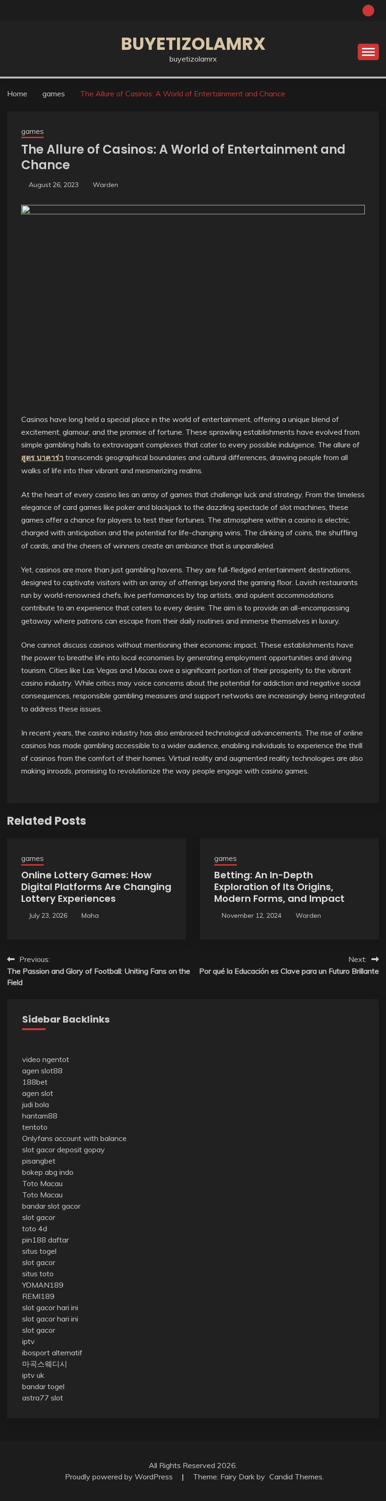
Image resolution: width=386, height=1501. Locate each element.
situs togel (39, 1251)
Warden (105, 184)
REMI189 (38, 1296)
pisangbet (39, 1160)
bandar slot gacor (51, 1206)
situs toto (38, 1273)
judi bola (35, 1104)
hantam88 (39, 1115)
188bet (35, 1082)
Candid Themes (295, 1476)
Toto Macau (42, 1183)
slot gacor (38, 1217)
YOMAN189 (43, 1285)
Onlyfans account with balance (74, 1138)
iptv (28, 1341)
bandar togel (43, 1386)
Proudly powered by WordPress (120, 1476)
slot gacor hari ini (50, 1307)
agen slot (37, 1093)
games (32, 131)
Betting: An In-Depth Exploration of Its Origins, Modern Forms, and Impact (279, 886)
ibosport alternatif (52, 1352)
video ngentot (45, 1059)
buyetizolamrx (193, 43)
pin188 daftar (45, 1239)
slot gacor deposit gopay (63, 1149)
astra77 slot (42, 1397)
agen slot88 (42, 1070)
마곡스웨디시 (44, 1363)
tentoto (35, 1127)
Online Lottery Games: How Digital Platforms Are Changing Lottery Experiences (96, 886)
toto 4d (34, 1228)
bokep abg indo (47, 1172)
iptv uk (33, 1375)
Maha (90, 915)
